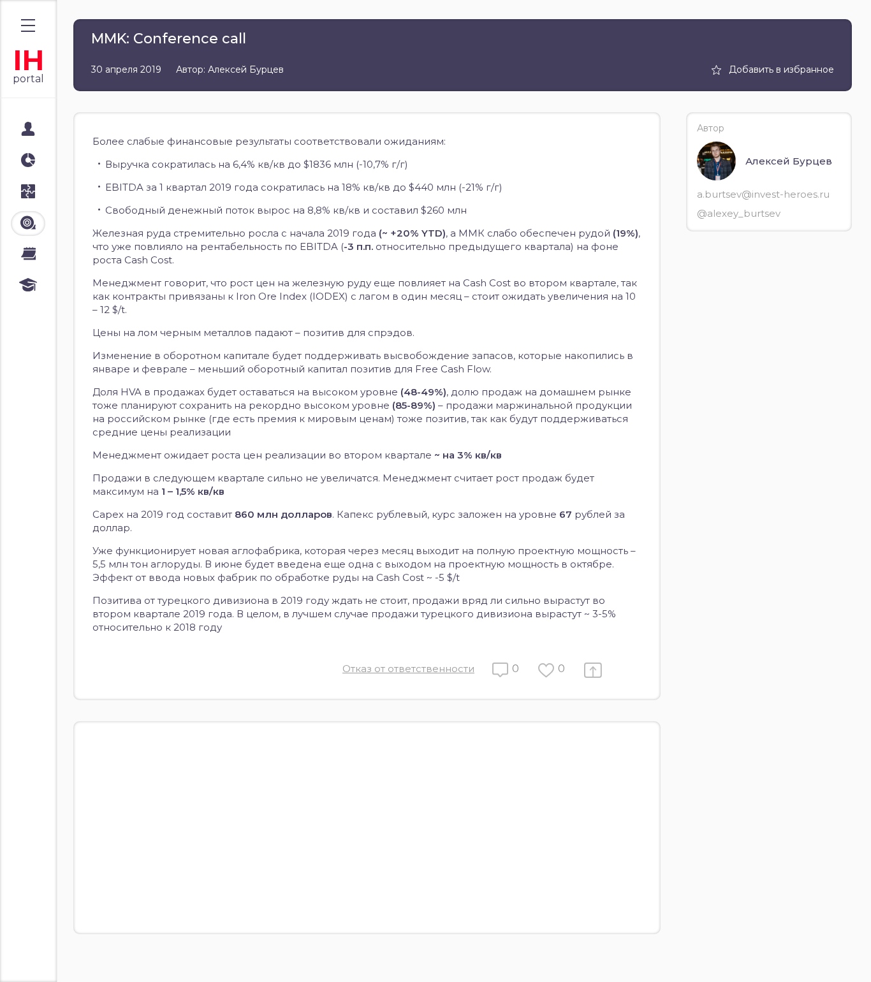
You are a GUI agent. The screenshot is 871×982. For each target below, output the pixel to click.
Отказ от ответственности (408, 669)
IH (28, 60)
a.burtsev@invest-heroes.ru (763, 194)
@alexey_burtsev (738, 213)
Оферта (37, 958)
